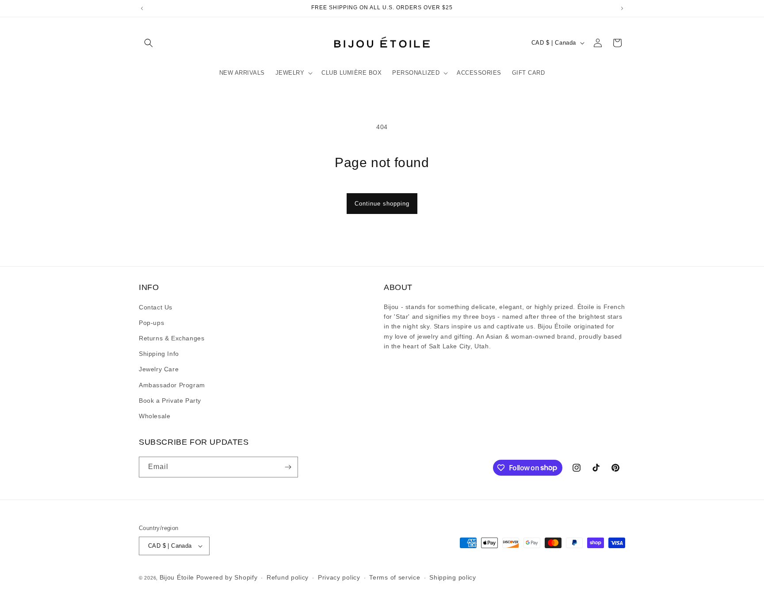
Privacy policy (339, 577)
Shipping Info (159, 353)
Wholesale (154, 416)
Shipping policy (452, 577)
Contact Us (155, 307)
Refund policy (288, 577)
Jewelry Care (159, 369)
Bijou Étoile (178, 577)
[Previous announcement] (142, 8)
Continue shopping (382, 203)
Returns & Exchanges (171, 338)
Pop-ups (151, 322)
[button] (148, 43)
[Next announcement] (622, 8)
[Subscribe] (288, 467)
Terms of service (394, 577)
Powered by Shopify (227, 577)
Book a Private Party (170, 400)
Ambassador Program (172, 385)
